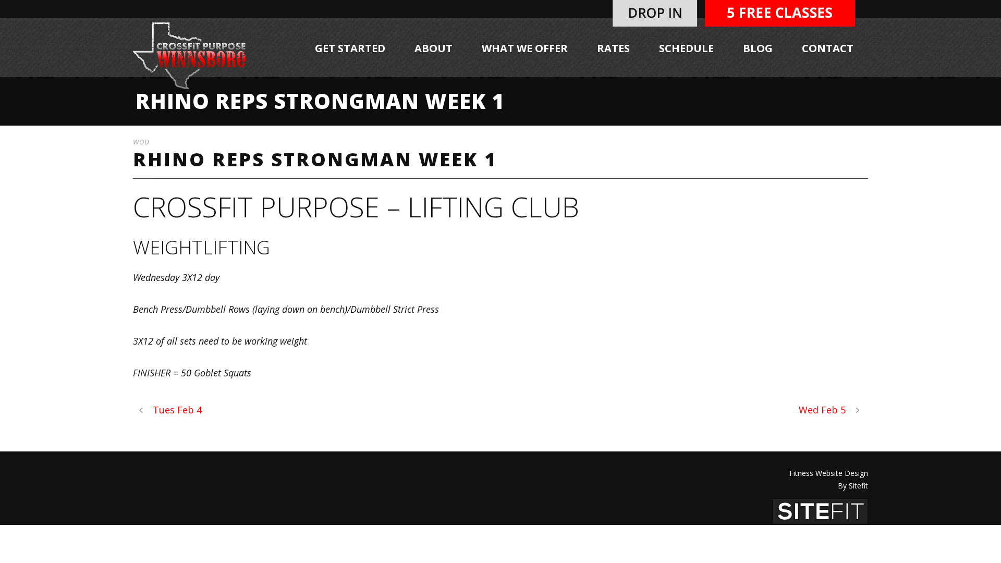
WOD (141, 141)
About (433, 48)
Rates (613, 48)
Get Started (350, 48)
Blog (758, 48)
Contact (827, 48)
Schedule (686, 48)
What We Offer (525, 48)
